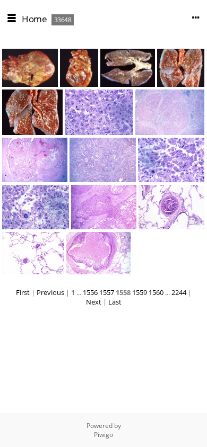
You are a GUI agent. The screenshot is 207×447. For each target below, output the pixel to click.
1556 (90, 292)
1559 (139, 292)
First (23, 292)
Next (93, 302)
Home (34, 19)
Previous (50, 292)
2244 (178, 292)
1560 (156, 292)
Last (115, 302)
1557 (106, 292)
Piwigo (103, 434)
